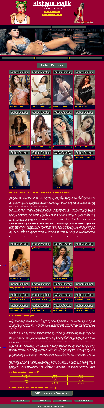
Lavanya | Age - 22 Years (82, 157)
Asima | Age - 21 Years (17, 146)
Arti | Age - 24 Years (81, 106)
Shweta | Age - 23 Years (60, 299)
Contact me (58, 27)
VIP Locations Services (52, 393)
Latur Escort (62, 400)
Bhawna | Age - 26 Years (60, 146)
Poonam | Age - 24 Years (17, 299)
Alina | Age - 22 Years (38, 106)
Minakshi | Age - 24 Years (39, 248)
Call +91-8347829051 (52, 11)
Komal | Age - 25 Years (38, 310)
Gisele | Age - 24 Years (60, 187)
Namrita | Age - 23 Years (17, 289)
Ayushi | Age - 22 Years (39, 146)
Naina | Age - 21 (80, 248)
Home (23, 27)
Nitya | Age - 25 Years (59, 289)
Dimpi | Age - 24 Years (16, 187)
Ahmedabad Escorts (76, 27)
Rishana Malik (52, 3)
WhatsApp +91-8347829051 (52, 15)
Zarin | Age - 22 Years (81, 310)
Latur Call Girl (20, 400)
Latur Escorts (52, 65)
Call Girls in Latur (41, 400)
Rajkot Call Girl (86, 58)
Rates (46, 27)
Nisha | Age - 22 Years (38, 289)
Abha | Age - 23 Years (16, 106)
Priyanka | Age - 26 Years (39, 299)
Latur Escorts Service (83, 400)
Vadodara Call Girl (52, 58)
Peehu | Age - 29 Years (82, 289)
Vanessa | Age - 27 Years (82, 299)
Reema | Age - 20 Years (60, 310)
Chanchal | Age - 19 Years (82, 146)
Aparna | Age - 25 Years (60, 106)
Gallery (34, 27)
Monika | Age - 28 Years (60, 278)
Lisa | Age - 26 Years (16, 278)
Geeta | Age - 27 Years (38, 157)
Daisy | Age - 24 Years (16, 310)
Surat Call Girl (18, 58)
